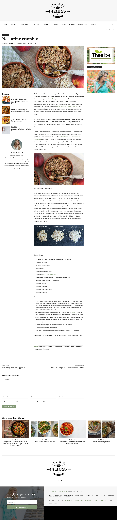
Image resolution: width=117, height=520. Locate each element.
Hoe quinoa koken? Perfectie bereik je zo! (21, 130)
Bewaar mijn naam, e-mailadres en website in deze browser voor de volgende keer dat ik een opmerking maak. (30, 401)
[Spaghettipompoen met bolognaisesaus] (6, 120)
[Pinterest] (100, 44)
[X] (113, 29)
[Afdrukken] (108, 44)
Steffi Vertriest (9, 43)
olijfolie (74, 312)
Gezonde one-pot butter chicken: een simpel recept (20, 110)
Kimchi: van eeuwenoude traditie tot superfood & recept (72, 442)
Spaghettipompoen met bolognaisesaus (19, 120)
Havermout (79, 346)
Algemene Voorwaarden (73, 500)
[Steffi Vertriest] (16, 144)
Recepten (6, 34)
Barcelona (51, 99)
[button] (112, 24)
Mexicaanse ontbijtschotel (101, 442)
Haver (72, 346)
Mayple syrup (38, 349)
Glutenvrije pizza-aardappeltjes (13, 368)
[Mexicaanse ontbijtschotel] (101, 429)
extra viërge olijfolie (49, 274)
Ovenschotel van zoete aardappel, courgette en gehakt (19, 101)
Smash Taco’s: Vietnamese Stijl (44, 442)
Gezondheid (73, 439)
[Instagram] (106, 29)
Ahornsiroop (42, 346)
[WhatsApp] (104, 44)
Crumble (50, 346)
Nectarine (46, 349)
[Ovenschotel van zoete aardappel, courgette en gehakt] (6, 100)
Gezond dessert (58, 346)
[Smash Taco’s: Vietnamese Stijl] (44, 429)
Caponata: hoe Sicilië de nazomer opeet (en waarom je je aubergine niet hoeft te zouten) (16, 443)
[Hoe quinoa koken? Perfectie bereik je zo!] (6, 130)
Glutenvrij (66, 346)
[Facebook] (103, 29)
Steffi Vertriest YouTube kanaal (67, 106)
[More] (113, 44)
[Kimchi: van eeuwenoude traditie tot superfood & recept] (72, 429)
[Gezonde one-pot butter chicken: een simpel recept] (6, 110)
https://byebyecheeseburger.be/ (16, 155)
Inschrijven (23, 507)
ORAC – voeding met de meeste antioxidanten (67, 368)
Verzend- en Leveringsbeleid (95, 500)
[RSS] (109, 29)
